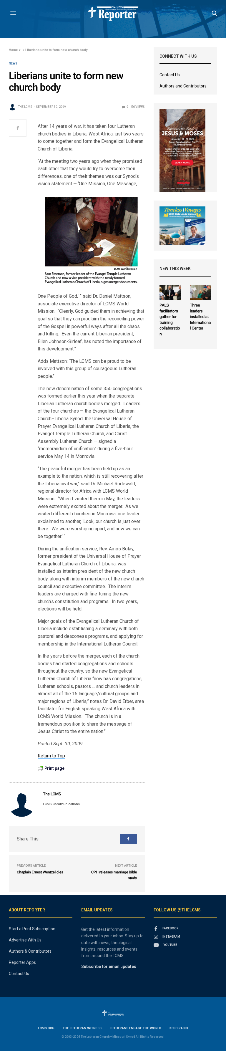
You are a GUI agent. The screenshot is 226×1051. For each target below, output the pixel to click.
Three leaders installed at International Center (200, 317)
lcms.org (46, 1028)
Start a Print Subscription (32, 928)
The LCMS (25, 106)
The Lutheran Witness (82, 1028)
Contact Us (169, 74)
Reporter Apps (22, 962)
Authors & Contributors (30, 951)
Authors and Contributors (183, 86)
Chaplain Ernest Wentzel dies (40, 872)
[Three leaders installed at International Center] (200, 292)
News (13, 63)
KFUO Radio (179, 1028)
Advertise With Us (25, 940)
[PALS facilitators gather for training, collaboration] (170, 292)
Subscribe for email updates (108, 966)
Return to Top (51, 756)
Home (13, 50)
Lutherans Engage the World (135, 1028)
